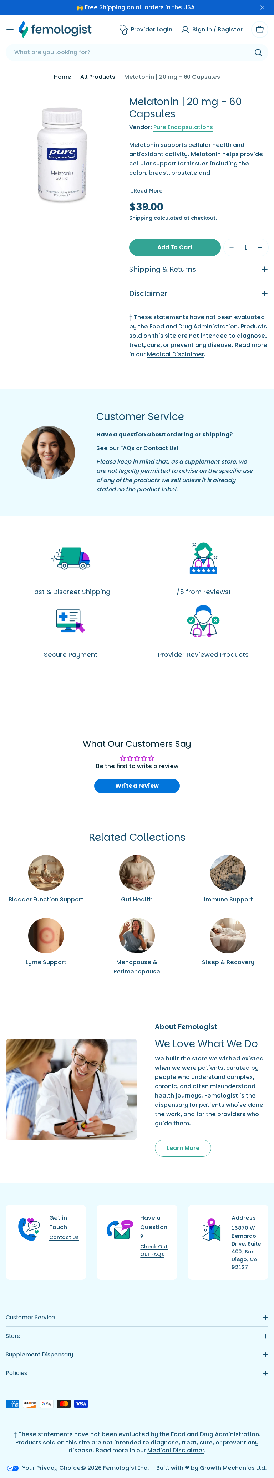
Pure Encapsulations (183, 127)
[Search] (258, 52)
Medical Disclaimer (175, 354)
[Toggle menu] (10, 29)
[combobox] (137, 52)
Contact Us (64, 1237)
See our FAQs (115, 448)
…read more (146, 190)
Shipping (140, 217)
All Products (97, 77)
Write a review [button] (137, 786)
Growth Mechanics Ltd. (233, 1468)
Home (62, 77)
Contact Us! (160, 448)
